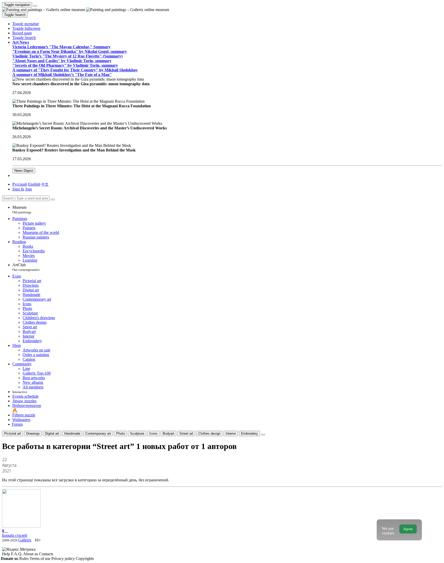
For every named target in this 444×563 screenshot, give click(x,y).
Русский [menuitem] (19, 184)
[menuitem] (45, 184)
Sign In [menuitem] (18, 189)
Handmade (72, 433)
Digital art (52, 433)
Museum (21, 209)
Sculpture (137, 433)
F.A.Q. (17, 554)
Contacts (46, 554)
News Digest (23, 171)
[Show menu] (35, 6)
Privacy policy (63, 558)
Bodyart (168, 433)
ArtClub (26, 267)
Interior (231, 433)
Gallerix (24, 540)
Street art (186, 433)
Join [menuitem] (28, 189)
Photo (120, 433)
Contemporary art (98, 433)
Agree (408, 529)
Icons (153, 433)
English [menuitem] (34, 184)
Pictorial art (12, 433)
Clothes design (209, 433)
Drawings (33, 433)
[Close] (53, 199)
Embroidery (249, 433)
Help (6, 554)
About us (31, 554)
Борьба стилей (14, 533)
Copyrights (85, 558)
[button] (25, 24)
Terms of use (40, 558)
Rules (24, 558)
